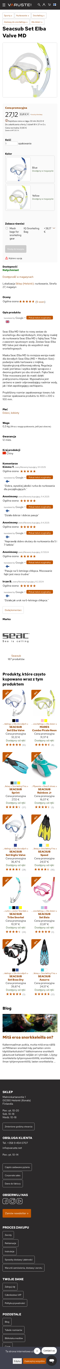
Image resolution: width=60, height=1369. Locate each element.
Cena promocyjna (16, 108)
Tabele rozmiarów (13, 1329)
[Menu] (4, 5)
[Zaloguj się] (43, 5)
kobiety (15, 413)
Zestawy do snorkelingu (16, 21)
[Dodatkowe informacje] (6, 121)
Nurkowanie (22, 15)
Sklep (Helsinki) (25, 283)
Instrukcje (9, 1251)
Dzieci (6, 413)
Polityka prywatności (15, 1303)
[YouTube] (19, 1201)
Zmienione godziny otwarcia (18, 1126)
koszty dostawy (36, 114)
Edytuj (17, 1361)
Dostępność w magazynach (18, 277)
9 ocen (40, 302)
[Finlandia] (55, 5)
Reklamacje (10, 1243)
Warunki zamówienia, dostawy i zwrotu (23, 1267)
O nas (7, 1346)
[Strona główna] (21, 5)
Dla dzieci (37, 21)
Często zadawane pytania (17, 1167)
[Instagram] (12, 1201)
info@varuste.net (12, 1148)
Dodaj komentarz (13, 610)
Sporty (8, 15)
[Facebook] (5, 1201)
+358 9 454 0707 (17, 1143)
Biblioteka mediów (14, 1338)
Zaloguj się (10, 1286)
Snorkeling (38, 15)
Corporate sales (12, 1175)
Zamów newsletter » (16, 1213)
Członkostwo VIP (13, 1294)
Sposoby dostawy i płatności (18, 1259)
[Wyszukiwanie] (39, 5)
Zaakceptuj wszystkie (34, 1361)
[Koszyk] (49, 5)
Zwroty (8, 1234)
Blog (7, 1321)
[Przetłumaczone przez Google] (13, 317)
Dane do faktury (13, 1183)
